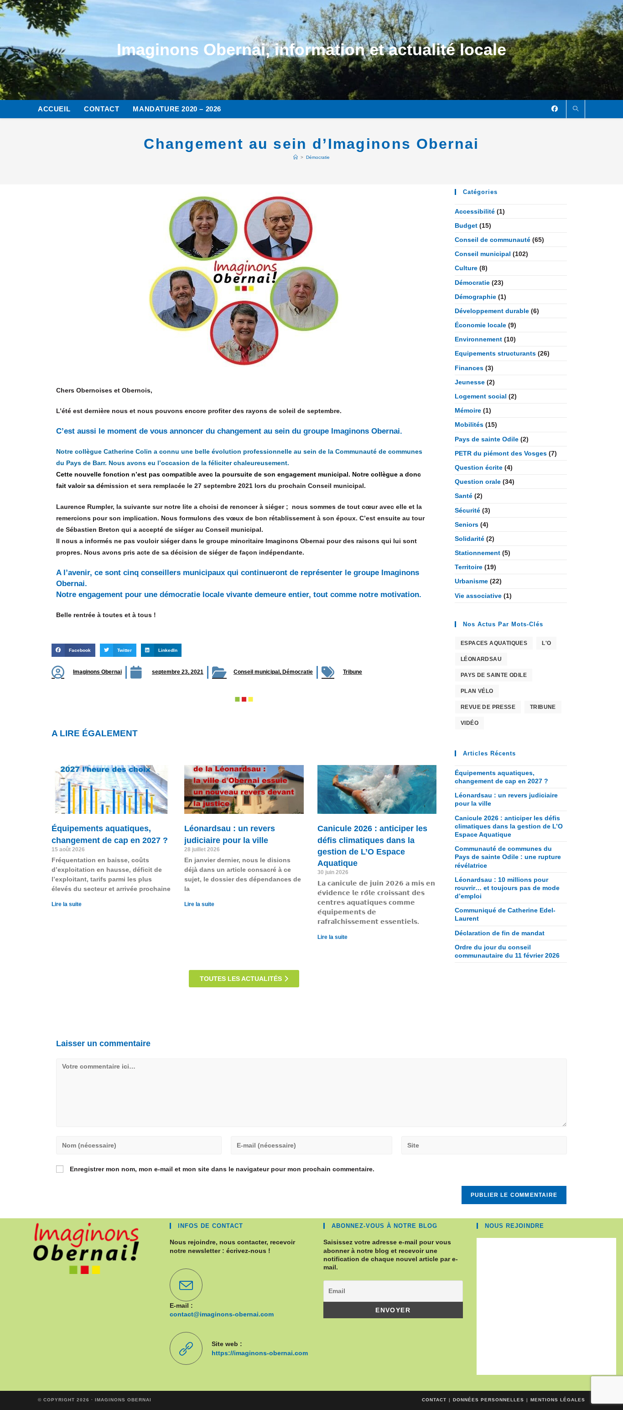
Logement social (481, 396)
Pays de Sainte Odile (494, 675)
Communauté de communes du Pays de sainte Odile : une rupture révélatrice (508, 857)
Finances (469, 368)
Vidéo (469, 723)
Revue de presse (488, 707)
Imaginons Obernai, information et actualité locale (311, 49)
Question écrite (479, 467)
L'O (546, 643)
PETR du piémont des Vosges (501, 453)
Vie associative (478, 595)
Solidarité (469, 538)
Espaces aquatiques (494, 643)
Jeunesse (470, 382)
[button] (73, 650)
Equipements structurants (495, 353)
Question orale (478, 481)
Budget (466, 225)
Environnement (478, 339)
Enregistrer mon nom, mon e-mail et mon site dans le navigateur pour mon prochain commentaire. (222, 1169)
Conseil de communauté (492, 239)
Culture (466, 268)
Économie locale (480, 325)
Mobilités (469, 424)
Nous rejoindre (514, 1225)
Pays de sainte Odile (487, 439)
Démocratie (318, 157)
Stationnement (477, 552)
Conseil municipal (257, 672)
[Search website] (575, 110)
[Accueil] (295, 157)
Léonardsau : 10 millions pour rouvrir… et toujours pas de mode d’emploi (507, 888)
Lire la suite (67, 904)
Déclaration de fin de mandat (500, 933)
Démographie (475, 296)
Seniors (466, 524)
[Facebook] (554, 108)
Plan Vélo (477, 691)
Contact (434, 1399)
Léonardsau (481, 659)
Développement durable (492, 310)
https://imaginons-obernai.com (260, 1353)
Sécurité (467, 510)
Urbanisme (471, 581)
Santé (463, 495)
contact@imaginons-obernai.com (222, 1314)
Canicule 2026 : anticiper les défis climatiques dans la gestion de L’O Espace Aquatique (509, 826)
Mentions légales (557, 1399)
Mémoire (468, 410)
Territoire (469, 567)
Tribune (352, 672)
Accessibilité (475, 211)
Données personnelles (488, 1399)
